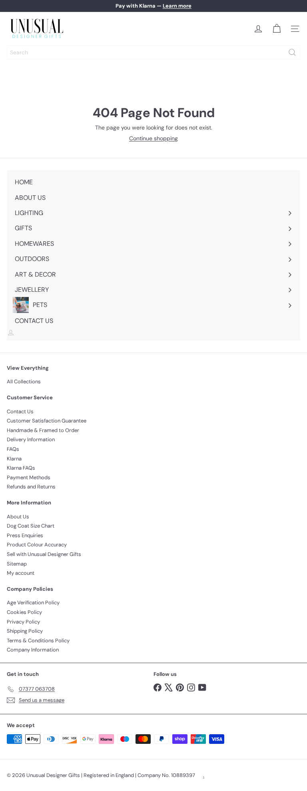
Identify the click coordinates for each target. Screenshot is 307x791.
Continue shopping (153, 138)
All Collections (24, 381)
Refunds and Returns (31, 486)
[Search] (292, 52)
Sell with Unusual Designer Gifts (44, 554)
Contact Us (20, 411)
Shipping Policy (25, 631)
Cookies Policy (24, 612)
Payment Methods (28, 477)
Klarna (14, 458)
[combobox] (153, 52)
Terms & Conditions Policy (38, 640)
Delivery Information (31, 439)
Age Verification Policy (33, 602)
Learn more (177, 5)
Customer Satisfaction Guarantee (46, 420)
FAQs (13, 449)
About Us (18, 516)
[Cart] (276, 28)
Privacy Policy (23, 621)
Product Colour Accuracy (37, 544)
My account (20, 573)
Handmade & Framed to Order (43, 430)
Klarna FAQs (21, 467)
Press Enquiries (25, 535)
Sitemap (17, 563)
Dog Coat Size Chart (30, 525)
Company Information (33, 649)
